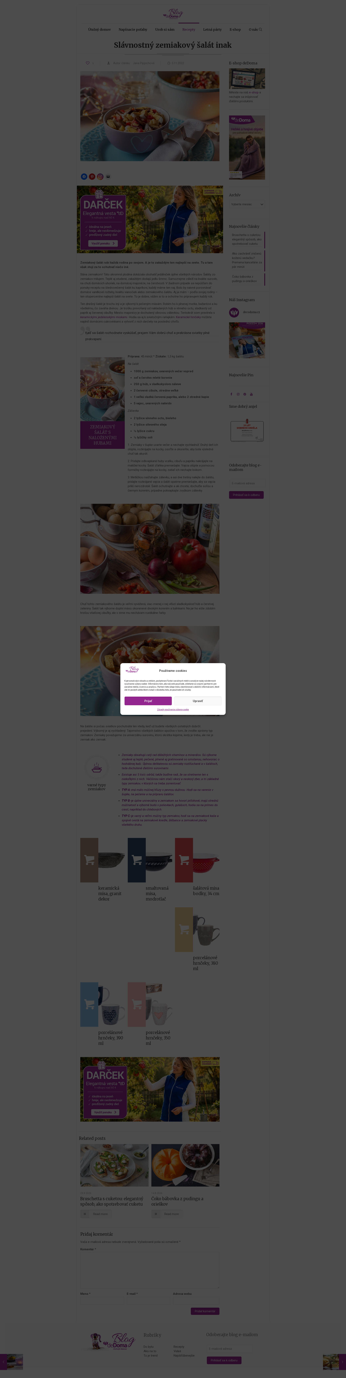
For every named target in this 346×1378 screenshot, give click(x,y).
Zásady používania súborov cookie (173, 709)
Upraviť (198, 701)
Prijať (148, 701)
